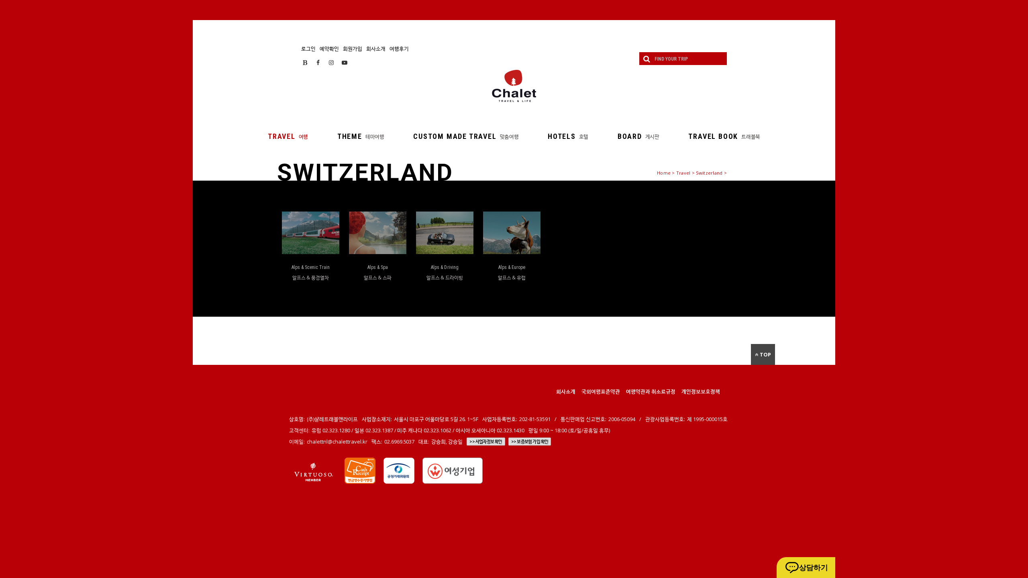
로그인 (308, 48)
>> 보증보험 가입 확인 (530, 441)
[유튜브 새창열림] (344, 62)
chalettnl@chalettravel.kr (337, 441)
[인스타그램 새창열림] (331, 62)
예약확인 (329, 48)
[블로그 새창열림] (305, 62)
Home (664, 173)
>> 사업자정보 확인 (485, 441)
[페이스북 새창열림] (318, 62)
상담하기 (813, 568)
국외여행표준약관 (600, 391)
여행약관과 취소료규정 (650, 391)
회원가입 (352, 48)
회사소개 (376, 48)
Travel (683, 173)
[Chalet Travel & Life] (514, 86)
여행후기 (399, 48)
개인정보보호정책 (700, 391)
